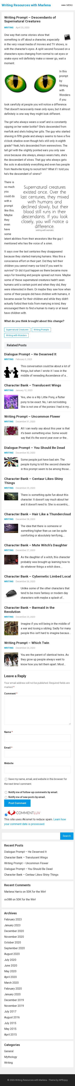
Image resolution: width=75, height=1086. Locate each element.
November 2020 (14, 936)
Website (8, 763)
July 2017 (10, 1011)
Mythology (10, 1057)
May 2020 (10, 971)
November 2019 (14, 1005)
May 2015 (10, 1029)
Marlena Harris (13, 891)
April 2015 (10, 1034)
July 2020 (10, 959)
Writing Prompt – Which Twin (26, 643)
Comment (10, 693)
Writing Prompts (41, 329)
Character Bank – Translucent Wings (32, 385)
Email (8, 747)
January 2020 (12, 994)
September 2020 (14, 948)
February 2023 (13, 919)
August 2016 (12, 1017)
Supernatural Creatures (17, 329)
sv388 (8, 899)
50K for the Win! (36, 891)
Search (67, 836)
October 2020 (12, 942)
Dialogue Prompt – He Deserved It (30, 354)
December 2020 (14, 931)
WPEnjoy (63, 1080)
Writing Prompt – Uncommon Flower (32, 416)
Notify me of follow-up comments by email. (33, 792)
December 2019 (14, 1000)
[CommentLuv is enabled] (24, 814)
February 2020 (13, 988)
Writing (8, 27)
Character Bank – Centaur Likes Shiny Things (31, 874)
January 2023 (12, 925)
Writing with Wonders (16, 335)
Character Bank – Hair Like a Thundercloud (37, 514)
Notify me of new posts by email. (27, 797)
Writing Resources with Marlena (26, 5)
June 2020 (10, 965)
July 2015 (10, 1023)
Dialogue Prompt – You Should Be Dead (34, 448)
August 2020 (12, 954)
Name (8, 732)
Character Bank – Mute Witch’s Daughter (35, 545)
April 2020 (10, 977)
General (8, 1051)
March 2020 (11, 982)
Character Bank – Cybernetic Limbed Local (37, 576)
